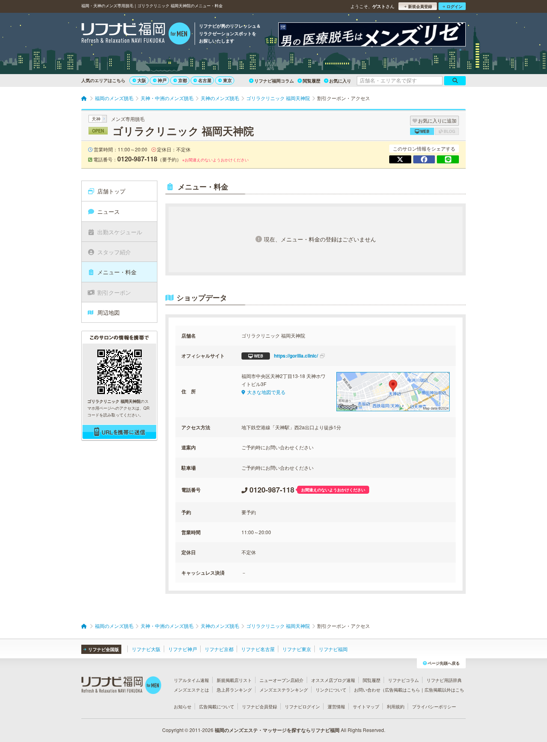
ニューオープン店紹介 (281, 680)
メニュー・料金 (117, 272)
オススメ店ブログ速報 (333, 680)
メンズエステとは (191, 689)
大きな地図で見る (266, 391)
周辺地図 (108, 312)
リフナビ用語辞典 (444, 680)
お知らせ (182, 706)
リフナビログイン (302, 706)
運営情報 (336, 706)
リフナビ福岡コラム (274, 81)
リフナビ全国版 (103, 649)
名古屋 (204, 80)
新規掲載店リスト (234, 680)
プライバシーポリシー (434, 706)
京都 (182, 80)
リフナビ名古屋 (258, 648)
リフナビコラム (403, 680)
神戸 (162, 80)
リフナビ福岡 (333, 648)
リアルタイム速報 (191, 680)
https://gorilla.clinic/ (286, 355)
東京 (227, 80)
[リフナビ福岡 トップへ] (136, 34)
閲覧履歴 (311, 81)
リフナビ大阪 (146, 648)
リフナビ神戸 (182, 648)
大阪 (141, 80)
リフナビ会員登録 (259, 706)
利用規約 (395, 706)
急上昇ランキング (234, 689)
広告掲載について (216, 706)
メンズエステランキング (283, 689)
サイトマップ (366, 706)
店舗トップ (111, 191)
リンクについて (331, 689)
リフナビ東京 (296, 648)
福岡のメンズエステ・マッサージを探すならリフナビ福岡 (277, 730)
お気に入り (340, 81)
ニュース (108, 211)
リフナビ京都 (219, 648)
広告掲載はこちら (402, 689)
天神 (96, 118)
